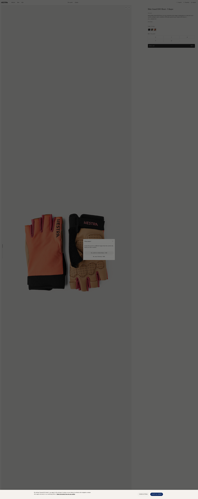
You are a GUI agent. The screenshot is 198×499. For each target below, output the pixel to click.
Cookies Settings (143, 494)
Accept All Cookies (157, 494)
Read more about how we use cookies (66, 494)
